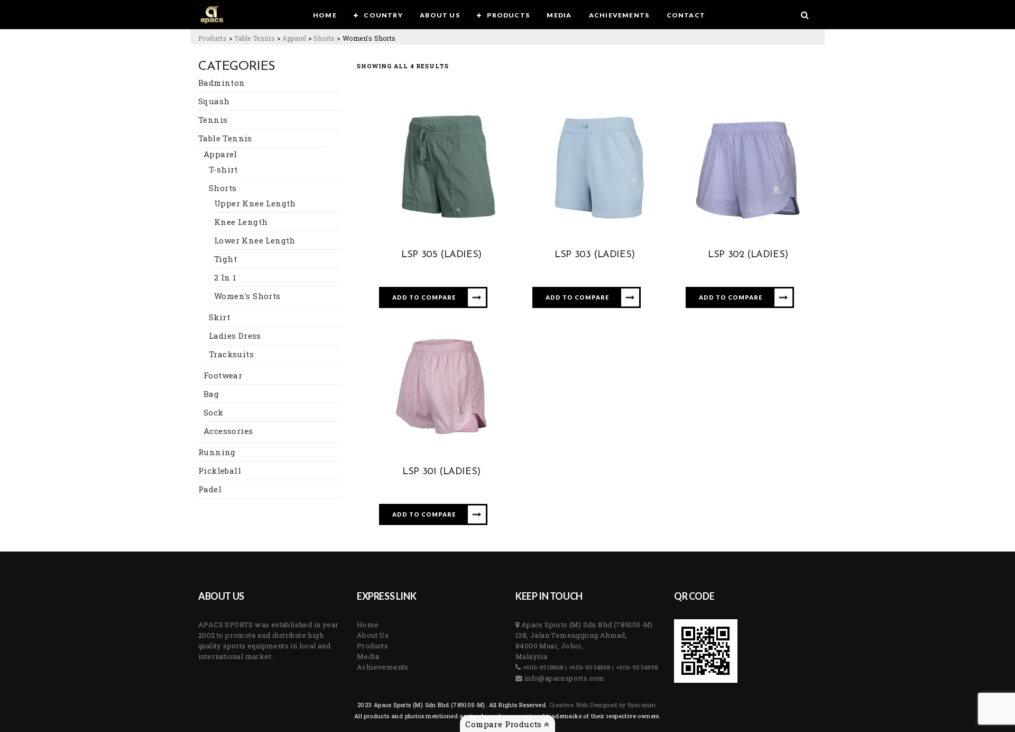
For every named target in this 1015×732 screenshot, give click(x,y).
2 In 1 (225, 277)
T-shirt (223, 169)
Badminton (221, 82)
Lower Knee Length (255, 240)
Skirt (219, 317)
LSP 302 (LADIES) (748, 255)
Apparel (220, 154)
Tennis (212, 119)
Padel (210, 489)
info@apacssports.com (563, 678)
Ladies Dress (235, 335)
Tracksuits (231, 354)
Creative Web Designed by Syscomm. (603, 705)
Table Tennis (225, 138)
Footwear (223, 375)
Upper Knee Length (255, 203)
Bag (211, 393)
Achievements (383, 667)
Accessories (228, 431)
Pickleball (219, 470)
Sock (214, 412)
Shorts (222, 188)
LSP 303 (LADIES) (595, 255)
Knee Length (240, 221)
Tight (225, 259)
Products (372, 645)
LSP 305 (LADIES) (441, 255)
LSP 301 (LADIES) (441, 472)
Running (217, 452)
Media (368, 656)
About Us (373, 635)
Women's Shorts (247, 296)
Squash (213, 101)
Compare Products (504, 724)
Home (368, 624)
